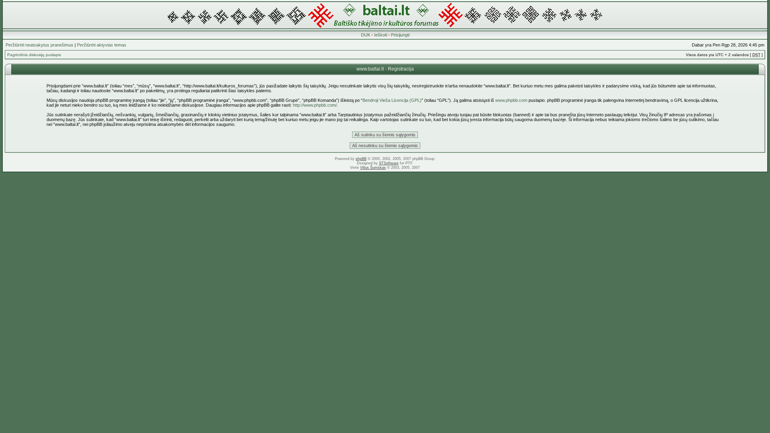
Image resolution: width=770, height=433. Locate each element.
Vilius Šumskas (373, 168)
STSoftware (389, 163)
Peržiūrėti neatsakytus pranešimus (39, 44)
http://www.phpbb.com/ (315, 105)
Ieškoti (380, 34)
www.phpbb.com (511, 100)
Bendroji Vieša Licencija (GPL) (392, 100)
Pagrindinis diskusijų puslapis (34, 55)
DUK (365, 34)
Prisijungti (400, 34)
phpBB (361, 159)
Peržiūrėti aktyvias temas (101, 44)
